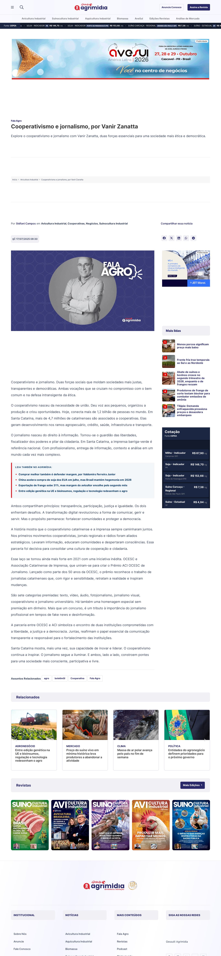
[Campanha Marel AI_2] (186, 269)
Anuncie (19, 941)
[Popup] (12, 7)
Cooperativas (76, 223)
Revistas (122, 941)
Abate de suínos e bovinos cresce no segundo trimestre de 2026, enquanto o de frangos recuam (191, 378)
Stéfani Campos (26, 223)
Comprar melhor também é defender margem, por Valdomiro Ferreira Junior (67, 474)
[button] (21, 7)
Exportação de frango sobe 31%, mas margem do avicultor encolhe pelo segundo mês (73, 485)
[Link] (30, 825)
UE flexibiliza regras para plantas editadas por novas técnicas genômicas (186, 753)
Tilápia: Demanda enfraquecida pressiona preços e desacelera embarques (192, 410)
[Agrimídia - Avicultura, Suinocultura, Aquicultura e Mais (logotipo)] (91, 7)
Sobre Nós (20, 933)
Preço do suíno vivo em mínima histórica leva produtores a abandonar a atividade (33, 755)
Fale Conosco (22, 949)
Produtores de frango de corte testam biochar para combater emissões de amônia (193, 395)
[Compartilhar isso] (164, 238)
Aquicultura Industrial (78, 941)
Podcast (122, 949)
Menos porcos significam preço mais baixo (193, 346)
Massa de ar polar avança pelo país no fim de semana (83, 753)
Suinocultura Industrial (113, 223)
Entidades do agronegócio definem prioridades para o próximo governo (135, 753)
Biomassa (71, 949)
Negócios (92, 223)
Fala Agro (123, 933)
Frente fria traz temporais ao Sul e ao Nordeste (193, 361)
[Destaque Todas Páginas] (110, 59)
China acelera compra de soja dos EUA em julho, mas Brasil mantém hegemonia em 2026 (75, 479)
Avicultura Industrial (53, 223)
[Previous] (16, 740)
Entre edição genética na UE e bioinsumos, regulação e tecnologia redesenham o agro (73, 491)
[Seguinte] (205, 740)
